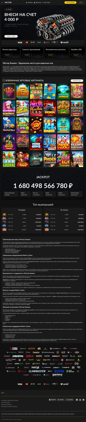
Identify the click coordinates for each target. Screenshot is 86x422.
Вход (80, 2)
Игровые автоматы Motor (9, 400)
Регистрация (70, 2)
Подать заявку (11, 36)
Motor (8, 2)
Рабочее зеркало (6, 404)
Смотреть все (77, 80)
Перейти (7, 55)
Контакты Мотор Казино (9, 406)
